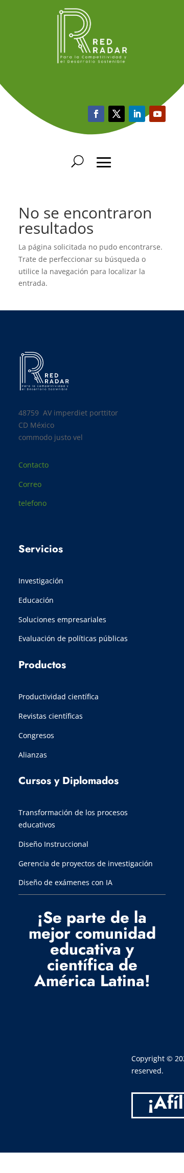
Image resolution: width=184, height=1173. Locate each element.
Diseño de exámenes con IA (65, 882)
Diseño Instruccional (53, 844)
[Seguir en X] (116, 114)
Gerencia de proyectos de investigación (85, 863)
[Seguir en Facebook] (96, 114)
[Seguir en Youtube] (137, 114)
